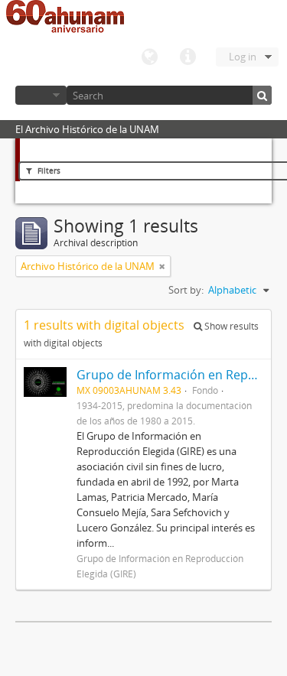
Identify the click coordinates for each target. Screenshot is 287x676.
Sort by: (186, 290)
